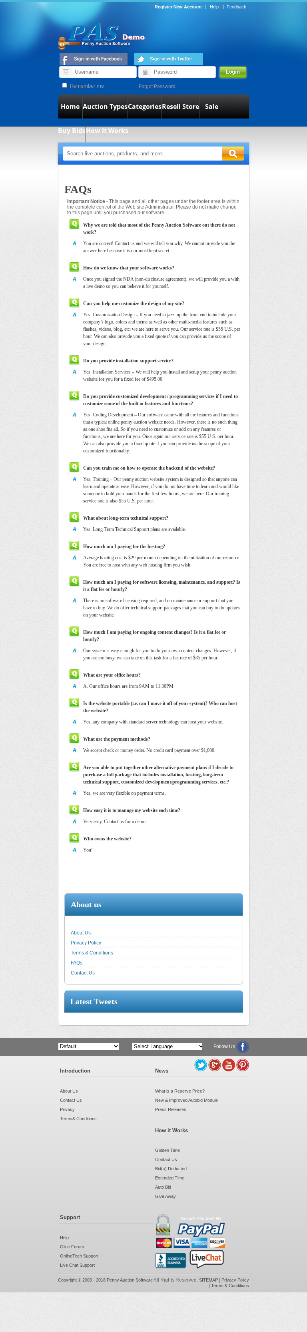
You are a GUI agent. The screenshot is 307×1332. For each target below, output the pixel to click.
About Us (81, 933)
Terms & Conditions (92, 953)
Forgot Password (157, 86)
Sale (211, 106)
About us (86, 904)
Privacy (67, 1109)
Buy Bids (72, 130)
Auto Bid (163, 1187)
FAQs (76, 963)
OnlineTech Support (79, 1256)
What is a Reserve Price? (180, 1091)
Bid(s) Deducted (171, 1168)
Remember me (86, 86)
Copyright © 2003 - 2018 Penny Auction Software (105, 1280)
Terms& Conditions (78, 1118)
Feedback (236, 6)
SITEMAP (209, 1280)
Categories (144, 106)
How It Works (107, 130)
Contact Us (83, 973)
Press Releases (170, 1109)
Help (214, 6)
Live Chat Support (77, 1265)
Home (70, 106)
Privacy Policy (86, 943)
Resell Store (180, 106)
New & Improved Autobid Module (186, 1100)
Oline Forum (72, 1246)
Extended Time (169, 1177)
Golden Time (167, 1150)
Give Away (165, 1196)
